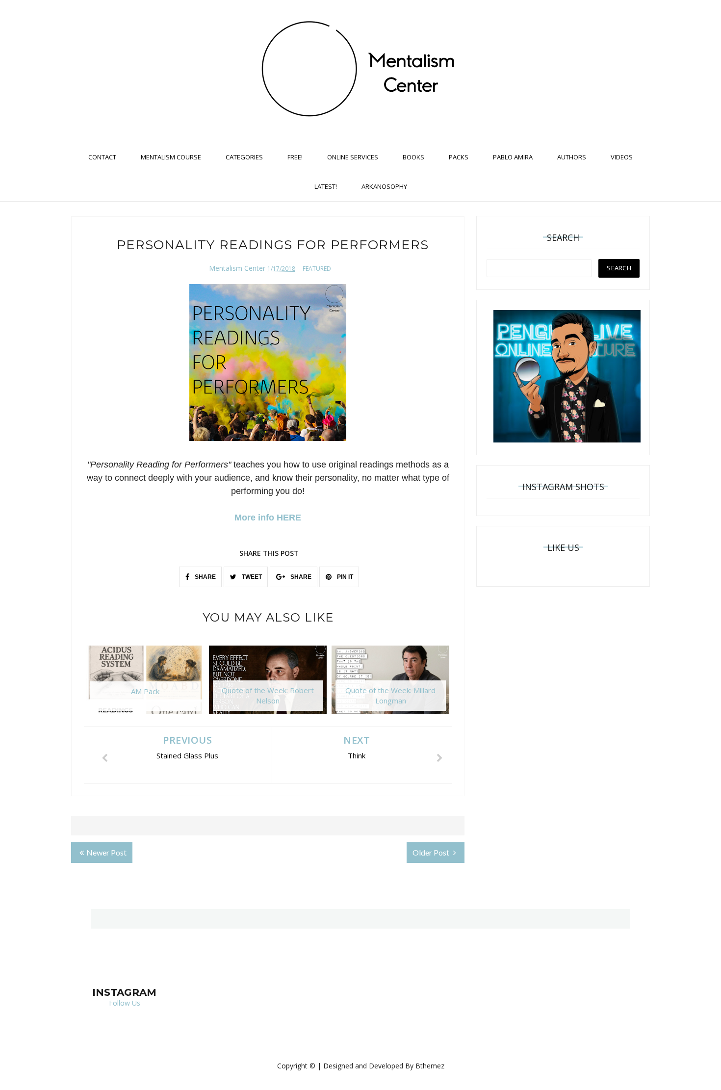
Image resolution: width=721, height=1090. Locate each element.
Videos (622, 157)
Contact (102, 157)
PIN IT (344, 576)
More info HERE (267, 517)
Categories (244, 157)
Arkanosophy (384, 186)
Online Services (352, 157)
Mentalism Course (171, 157)
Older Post (431, 852)
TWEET (251, 576)
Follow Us (124, 1003)
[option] (145, 685)
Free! (295, 157)
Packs (458, 157)
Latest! (325, 186)
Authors (571, 157)
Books (413, 157)
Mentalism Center (237, 268)
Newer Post (106, 852)
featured (317, 268)
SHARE (204, 576)
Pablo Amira (513, 157)
